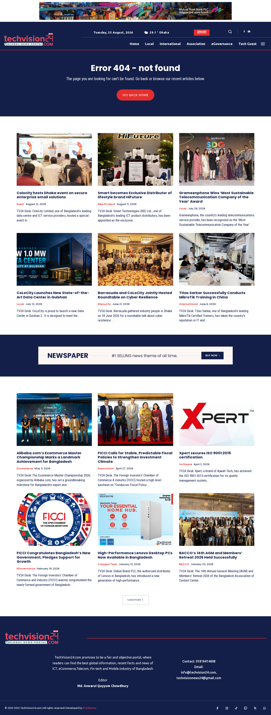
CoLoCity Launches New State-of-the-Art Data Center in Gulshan (53, 295)
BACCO (184, 564)
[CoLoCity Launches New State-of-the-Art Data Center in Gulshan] (54, 259)
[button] (230, 31)
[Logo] (15, 39)
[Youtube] (249, 31)
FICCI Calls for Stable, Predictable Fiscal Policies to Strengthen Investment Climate (135, 457)
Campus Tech (107, 564)
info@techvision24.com (198, 672)
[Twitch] (246, 708)
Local (182, 208)
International (188, 304)
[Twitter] (255, 708)
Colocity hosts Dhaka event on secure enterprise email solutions (52, 195)
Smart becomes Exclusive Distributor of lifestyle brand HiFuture (135, 195)
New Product (106, 204)
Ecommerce (25, 468)
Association (106, 468)
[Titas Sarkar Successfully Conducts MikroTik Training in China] (216, 259)
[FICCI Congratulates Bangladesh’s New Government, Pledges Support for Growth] (54, 519)
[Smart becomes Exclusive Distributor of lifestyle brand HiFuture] (135, 159)
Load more (134, 599)
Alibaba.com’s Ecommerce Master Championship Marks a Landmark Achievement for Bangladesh (49, 457)
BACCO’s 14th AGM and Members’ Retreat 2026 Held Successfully (210, 555)
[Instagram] (227, 708)
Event (20, 204)
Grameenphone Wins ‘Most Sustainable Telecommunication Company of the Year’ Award (216, 197)
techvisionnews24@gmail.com (199, 678)
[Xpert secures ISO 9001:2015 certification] (216, 419)
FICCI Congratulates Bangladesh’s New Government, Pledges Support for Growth (53, 557)
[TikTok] (236, 708)
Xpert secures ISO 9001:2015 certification (205, 455)
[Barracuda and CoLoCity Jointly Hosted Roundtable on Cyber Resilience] (135, 259)
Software (185, 464)
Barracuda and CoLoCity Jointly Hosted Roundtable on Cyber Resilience (135, 295)
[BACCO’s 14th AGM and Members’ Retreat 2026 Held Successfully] (216, 519)
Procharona (89, 707)
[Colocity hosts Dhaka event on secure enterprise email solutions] (54, 159)
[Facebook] (244, 31)
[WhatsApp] (264, 708)
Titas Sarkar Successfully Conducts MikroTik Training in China (212, 295)
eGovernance (26, 568)
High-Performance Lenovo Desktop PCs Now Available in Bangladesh (135, 555)
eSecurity (104, 304)
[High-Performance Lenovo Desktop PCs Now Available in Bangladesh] (135, 519)
